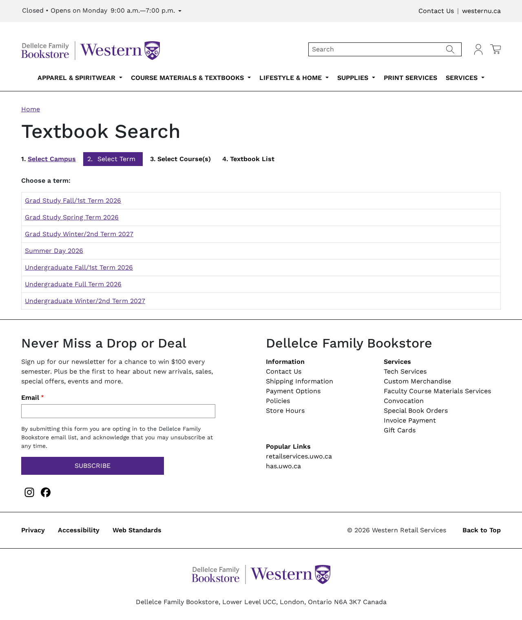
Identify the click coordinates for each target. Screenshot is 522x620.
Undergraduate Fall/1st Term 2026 (79, 267)
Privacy (33, 530)
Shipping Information (299, 381)
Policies (278, 401)
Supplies (353, 78)
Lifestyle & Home (291, 78)
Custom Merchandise (417, 381)
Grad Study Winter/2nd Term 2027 (79, 234)
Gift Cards (400, 430)
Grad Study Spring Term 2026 (72, 217)
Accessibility (79, 530)
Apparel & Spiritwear (77, 78)
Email (30, 397)
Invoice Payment (410, 420)
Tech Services (405, 371)
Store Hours (285, 410)
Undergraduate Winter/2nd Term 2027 (85, 301)
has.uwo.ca (283, 466)
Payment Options (293, 391)
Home (30, 109)
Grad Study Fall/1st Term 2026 (73, 200)
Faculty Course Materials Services (437, 391)
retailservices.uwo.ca (299, 456)
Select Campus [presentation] (52, 159)
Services (463, 78)
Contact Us (436, 11)
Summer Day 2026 (54, 251)
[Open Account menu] (478, 49)
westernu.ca (481, 11)
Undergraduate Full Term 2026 (73, 284)
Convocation (404, 401)
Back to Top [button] (481, 530)
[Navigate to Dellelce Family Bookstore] (90, 48)
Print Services (410, 78)
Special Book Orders (416, 410)
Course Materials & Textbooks (188, 78)
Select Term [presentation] (116, 159)
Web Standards (137, 530)
